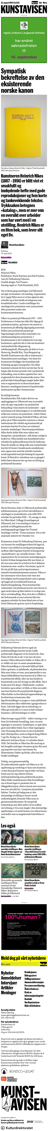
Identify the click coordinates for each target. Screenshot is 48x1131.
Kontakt (28, 998)
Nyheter (7, 972)
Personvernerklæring (35, 985)
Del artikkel (12, 262)
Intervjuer (9, 982)
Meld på (43, 964)
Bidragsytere (31, 975)
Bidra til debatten (32, 1005)
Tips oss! (35, 2)
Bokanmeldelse (6, 257)
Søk (40, 2)
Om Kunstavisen (32, 1002)
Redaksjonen (30, 972)
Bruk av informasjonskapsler (34, 993)
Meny (45, 2)
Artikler (7, 987)
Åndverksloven (32, 988)
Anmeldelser (11, 977)
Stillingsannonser (33, 978)
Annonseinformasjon (34, 982)
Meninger (8, 992)
